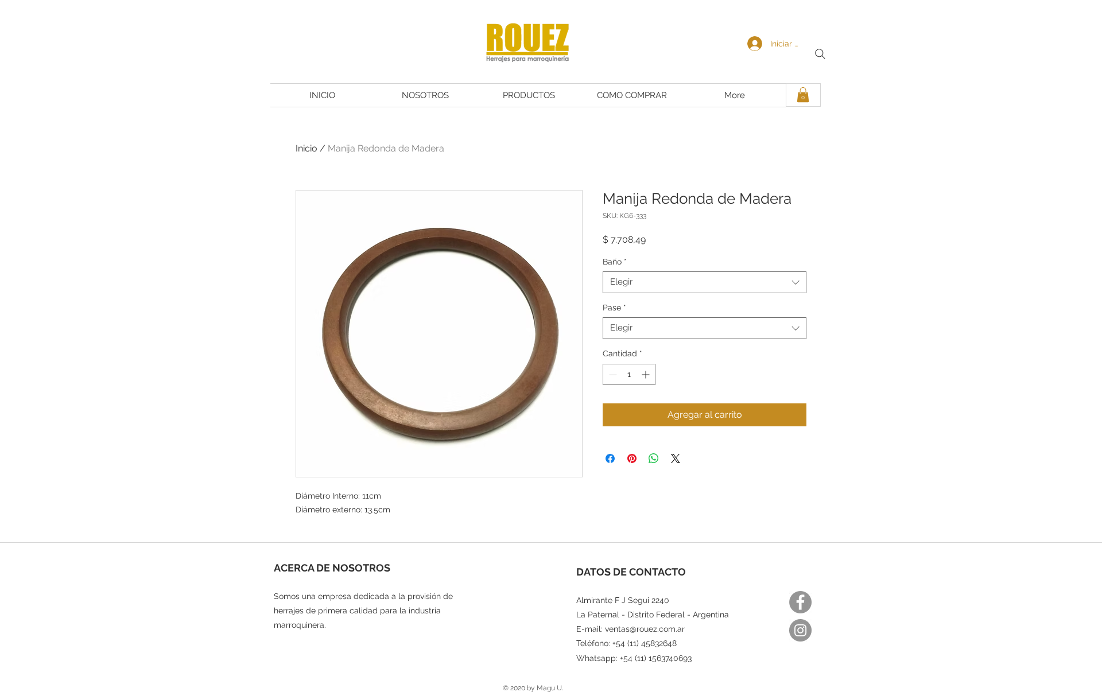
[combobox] (704, 282)
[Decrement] (611, 374)
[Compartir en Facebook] (610, 458)
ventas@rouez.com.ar (645, 628)
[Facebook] (800, 602)
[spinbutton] (629, 374)
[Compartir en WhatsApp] (654, 458)
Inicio (306, 148)
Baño (615, 261)
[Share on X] (675, 458)
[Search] (820, 54)
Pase (614, 307)
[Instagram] (800, 630)
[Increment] (646, 374)
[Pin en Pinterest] (632, 458)
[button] (803, 94)
